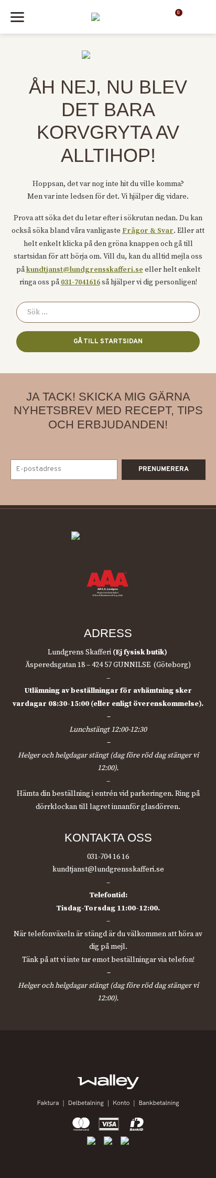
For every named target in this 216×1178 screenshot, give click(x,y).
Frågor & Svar (148, 230)
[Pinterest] (131, 1063)
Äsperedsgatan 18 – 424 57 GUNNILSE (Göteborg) (108, 665)
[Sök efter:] (108, 312)
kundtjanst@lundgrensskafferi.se (84, 269)
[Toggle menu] (17, 17)
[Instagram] (108, 1063)
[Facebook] (85, 1063)
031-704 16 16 (108, 857)
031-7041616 (80, 282)
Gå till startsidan (108, 341)
